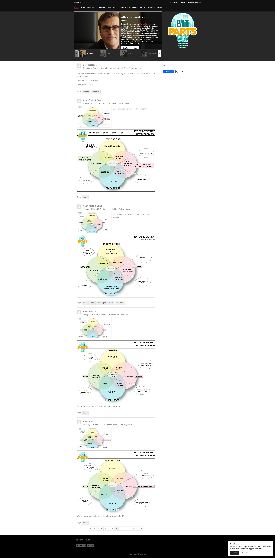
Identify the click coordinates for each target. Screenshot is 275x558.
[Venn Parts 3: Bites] (94, 222)
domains (86, 91)
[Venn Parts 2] (94, 328)
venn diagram (101, 303)
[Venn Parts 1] (94, 438)
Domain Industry (135, 68)
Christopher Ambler (112, 68)
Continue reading (130, 48)
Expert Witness (194, 2)
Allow (235, 553)
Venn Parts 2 (89, 311)
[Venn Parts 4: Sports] (94, 116)
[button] (168, 72)
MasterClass (144, 24)
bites (111, 303)
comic (85, 197)
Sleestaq (173, 2)
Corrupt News (90, 65)
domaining (95, 91)
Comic (127, 103)
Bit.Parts (78, 2)
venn (92, 303)
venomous (120, 303)
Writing (124, 20)
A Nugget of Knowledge (133, 17)
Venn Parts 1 (89, 421)
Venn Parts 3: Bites (92, 206)
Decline (245, 553)
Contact (183, 2)
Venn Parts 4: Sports (93, 100)
